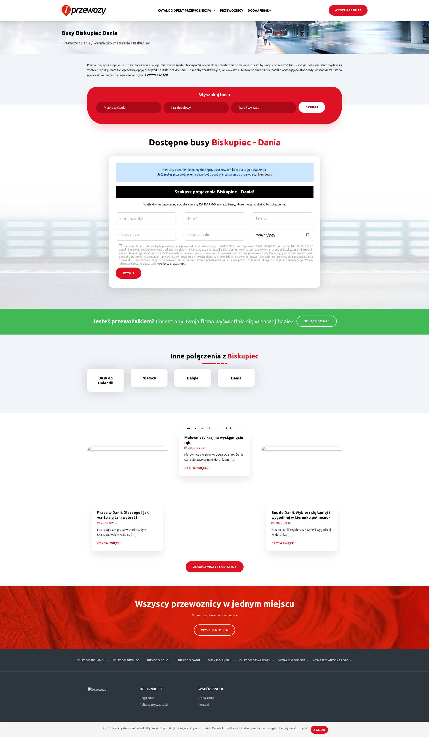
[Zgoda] (423, 729)
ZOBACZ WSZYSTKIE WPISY (214, 567)
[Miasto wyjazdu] (128, 107)
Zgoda (319, 730)
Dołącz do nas (317, 321)
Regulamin (147, 698)
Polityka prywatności (154, 704)
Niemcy (149, 378)
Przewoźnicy (231, 10)
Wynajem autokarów (330, 660)
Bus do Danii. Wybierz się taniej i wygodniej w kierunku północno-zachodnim (300, 517)
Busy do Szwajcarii (255, 660)
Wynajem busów (291, 660)
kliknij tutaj (264, 174)
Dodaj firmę (259, 10)
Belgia (192, 378)
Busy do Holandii (91, 660)
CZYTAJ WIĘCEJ (158, 75)
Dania (236, 378)
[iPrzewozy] (83, 10)
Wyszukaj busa (348, 10)
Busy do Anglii (219, 660)
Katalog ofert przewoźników (184, 10)
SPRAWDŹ (109, 394)
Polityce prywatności (172, 263)
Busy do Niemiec (126, 660)
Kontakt (203, 704)
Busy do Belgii (158, 660)
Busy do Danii (189, 660)
